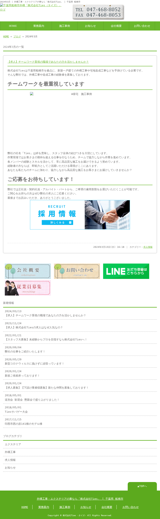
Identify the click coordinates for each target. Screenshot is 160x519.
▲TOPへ (142, 486)
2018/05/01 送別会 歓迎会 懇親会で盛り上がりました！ (32, 397)
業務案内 (38, 26)
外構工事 (10, 452)
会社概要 (116, 26)
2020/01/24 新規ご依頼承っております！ (22, 373)
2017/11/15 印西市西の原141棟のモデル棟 (23, 421)
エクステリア (13, 444)
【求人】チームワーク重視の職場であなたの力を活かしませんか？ (48, 61)
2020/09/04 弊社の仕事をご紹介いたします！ (25, 349)
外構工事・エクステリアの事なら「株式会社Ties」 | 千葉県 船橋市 (80, 498)
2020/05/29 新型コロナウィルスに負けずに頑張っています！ (34, 361)
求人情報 (147, 247)
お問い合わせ (142, 26)
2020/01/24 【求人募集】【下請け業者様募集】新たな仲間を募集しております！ (47, 385)
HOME (13, 26)
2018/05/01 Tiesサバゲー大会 (16, 409)
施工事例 (64, 26)
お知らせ (90, 26)
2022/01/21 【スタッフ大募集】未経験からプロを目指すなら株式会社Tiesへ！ (46, 337)
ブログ (17, 36)
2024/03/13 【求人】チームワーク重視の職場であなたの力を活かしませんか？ (45, 313)
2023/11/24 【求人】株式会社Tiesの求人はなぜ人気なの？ (34, 325)
